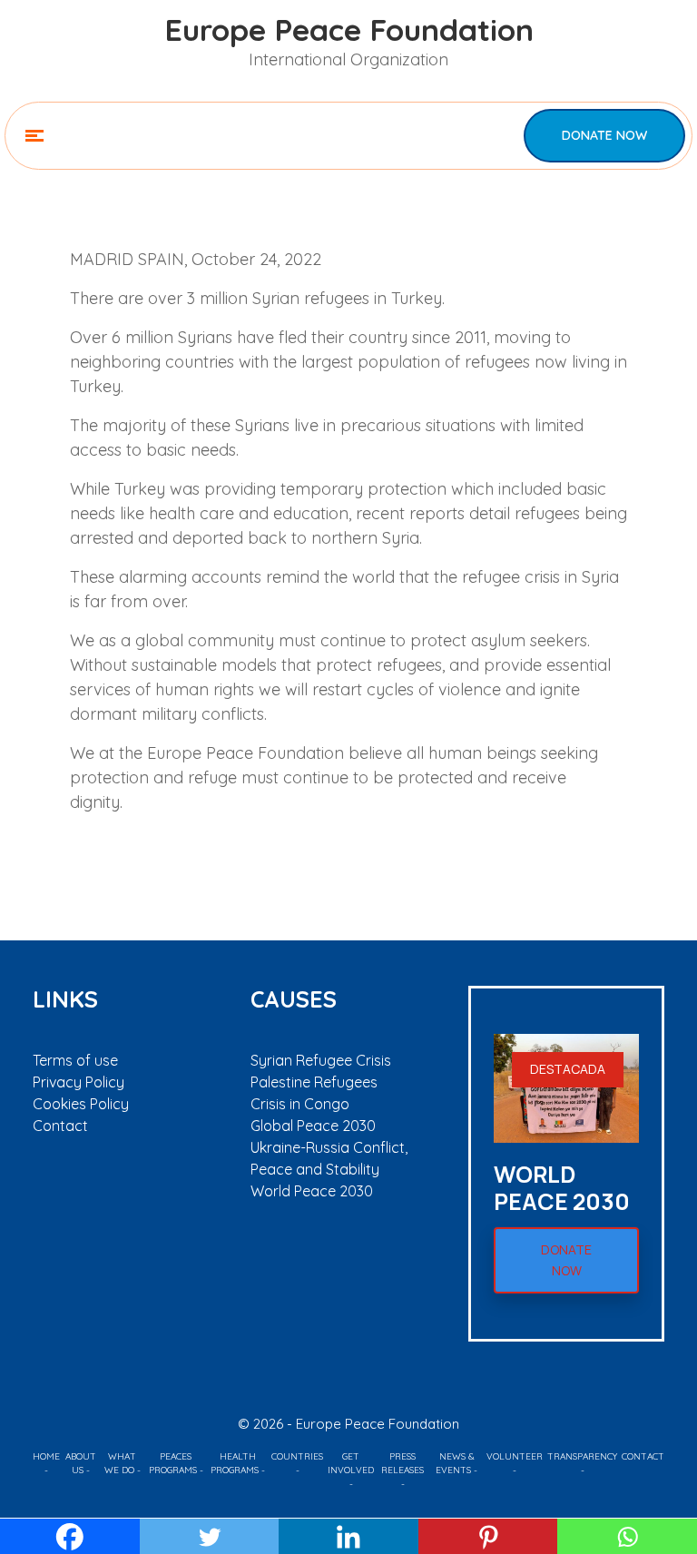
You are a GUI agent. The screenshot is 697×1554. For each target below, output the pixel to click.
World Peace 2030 (311, 1191)
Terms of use (75, 1060)
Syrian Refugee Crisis (320, 1060)
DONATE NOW (604, 135)
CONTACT (643, 1456)
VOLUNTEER (514, 1456)
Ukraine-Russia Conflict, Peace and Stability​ (328, 1158)
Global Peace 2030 (313, 1125)
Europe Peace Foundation (349, 29)
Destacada (567, 1068)
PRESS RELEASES (402, 1463)
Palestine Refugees (314, 1082)
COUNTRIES (297, 1456)
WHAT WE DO (120, 1463)
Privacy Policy (78, 1082)
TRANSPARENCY (582, 1456)
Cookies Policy (81, 1104)
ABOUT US (80, 1463)
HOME (46, 1456)
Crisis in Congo (299, 1104)
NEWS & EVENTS (455, 1463)
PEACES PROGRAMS (173, 1463)
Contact (60, 1125)
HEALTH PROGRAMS (235, 1463)
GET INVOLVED (351, 1463)
